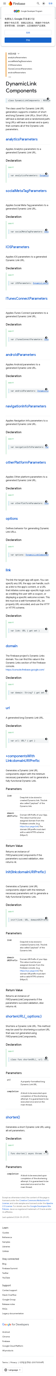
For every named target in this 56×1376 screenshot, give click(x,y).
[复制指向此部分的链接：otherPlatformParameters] (8, 467)
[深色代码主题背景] (48, 98)
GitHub (5, 1251)
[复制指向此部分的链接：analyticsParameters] (40, 139)
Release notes (8, 1304)
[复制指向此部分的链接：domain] (20, 646)
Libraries (6, 1246)
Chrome (6, 1336)
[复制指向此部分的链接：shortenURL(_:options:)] (44, 1016)
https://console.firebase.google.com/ (25, 669)
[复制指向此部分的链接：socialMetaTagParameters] (8, 195)
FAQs (4, 1309)
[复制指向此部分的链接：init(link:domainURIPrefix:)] (8, 877)
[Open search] (38, 3)
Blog (4, 1263)
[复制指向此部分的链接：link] (14, 570)
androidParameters (21, 355)
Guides (5, 1232)
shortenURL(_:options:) (24, 1016)
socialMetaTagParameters (26, 191)
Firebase (6, 1341)
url (8, 708)
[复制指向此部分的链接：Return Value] (25, 846)
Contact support (9, 1290)
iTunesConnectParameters (27, 298)
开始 (28, 40)
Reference (7, 1237)
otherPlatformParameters (26, 462)
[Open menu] (4, 3)
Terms (5, 1362)
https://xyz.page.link (29, 826)
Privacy (13, 1362)
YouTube (6, 1277)
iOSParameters (17, 247)
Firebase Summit (10, 1268)
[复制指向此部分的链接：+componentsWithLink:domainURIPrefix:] (43, 761)
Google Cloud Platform (12, 1346)
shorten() (13, 1117)
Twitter (5, 1273)
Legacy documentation (13, 1313)
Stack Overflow (9, 1295)
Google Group (9, 1299)
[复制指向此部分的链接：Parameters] (24, 789)
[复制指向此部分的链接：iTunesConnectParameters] (8, 303)
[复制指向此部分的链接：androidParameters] (39, 355)
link (8, 570)
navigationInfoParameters (26, 406)
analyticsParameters (21, 139)
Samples (6, 1242)
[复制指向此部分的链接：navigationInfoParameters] (8, 411)
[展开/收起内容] (18, 53)
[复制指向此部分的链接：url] (12, 708)
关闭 (28, 32)
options (12, 518)
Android (6, 1332)
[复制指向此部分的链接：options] (20, 519)
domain (12, 646)
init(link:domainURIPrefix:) (26, 872)
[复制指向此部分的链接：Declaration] (24, 160)
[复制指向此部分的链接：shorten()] (23, 1117)
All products (7, 1350)
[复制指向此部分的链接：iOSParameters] (32, 247)
